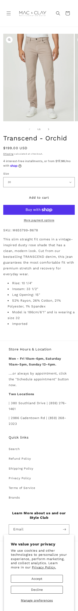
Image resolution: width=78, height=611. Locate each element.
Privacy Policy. (44, 567)
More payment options (39, 220)
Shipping (8, 154)
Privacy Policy (20, 478)
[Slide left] (29, 129)
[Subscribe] (64, 529)
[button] (8, 13)
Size (6, 173)
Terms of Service (22, 488)
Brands (14, 497)
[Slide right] (48, 129)
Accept (36, 579)
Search (14, 449)
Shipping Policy (21, 468)
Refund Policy (20, 458)
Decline (37, 590)
